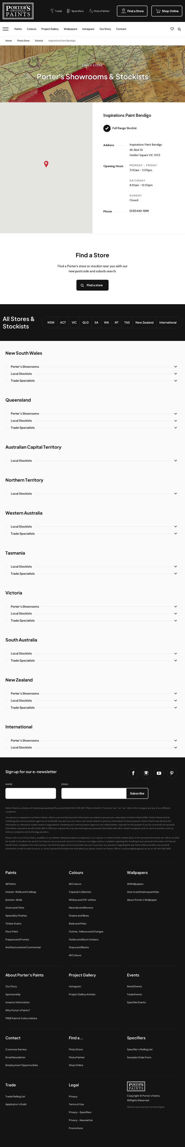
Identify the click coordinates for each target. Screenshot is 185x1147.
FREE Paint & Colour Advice (21, 1018)
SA (96, 322)
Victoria (39, 40)
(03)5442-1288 (139, 211)
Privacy (73, 1096)
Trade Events (134, 994)
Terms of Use (76, 1104)
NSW (51, 322)
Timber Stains (13, 923)
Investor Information (17, 1002)
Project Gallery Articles (82, 994)
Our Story (105, 28)
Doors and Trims (14, 907)
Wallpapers (70, 28)
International (168, 322)
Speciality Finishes (16, 915)
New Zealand (144, 322)
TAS (127, 322)
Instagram (88, 28)
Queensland (18, 399)
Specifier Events (136, 1002)
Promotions (76, 1128)
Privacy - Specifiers (80, 1112)
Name (8, 784)
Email (64, 784)
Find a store (95, 285)
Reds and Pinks (77, 923)
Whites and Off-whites (82, 899)
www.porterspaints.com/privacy (75, 837)
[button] (46, 164)
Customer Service (16, 1049)
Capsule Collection (80, 891)
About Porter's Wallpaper (142, 899)
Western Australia (23, 512)
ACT (63, 322)
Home (8, 40)
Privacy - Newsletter (81, 1120)
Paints (18, 28)
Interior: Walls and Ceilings (20, 891)
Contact (121, 28)
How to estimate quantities (143, 891)
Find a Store (23, 40)
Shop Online (76, 1065)
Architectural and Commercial (23, 947)
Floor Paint (11, 931)
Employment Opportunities (21, 1065)
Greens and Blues (79, 915)
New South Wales (23, 353)
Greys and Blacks (79, 947)
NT (117, 322)
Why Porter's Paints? (17, 1010)
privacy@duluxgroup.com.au (137, 848)
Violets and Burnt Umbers (83, 939)
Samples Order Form (139, 1057)
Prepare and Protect (17, 939)
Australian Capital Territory (33, 447)
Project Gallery (50, 28)
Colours (31, 28)
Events (133, 974)
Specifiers (136, 1037)
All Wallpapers (135, 883)
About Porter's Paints (24, 974)
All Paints (10, 883)
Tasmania (15, 552)
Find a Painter (77, 1057)
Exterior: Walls (13, 899)
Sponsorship (12, 994)
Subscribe (137, 793)
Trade (10, 1084)
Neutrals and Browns (81, 907)
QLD (85, 322)
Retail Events (134, 986)
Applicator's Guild (15, 1104)
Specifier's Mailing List (140, 1049)
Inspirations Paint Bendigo (62, 40)
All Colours (75, 883)
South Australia (21, 639)
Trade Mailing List (15, 1096)
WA (106, 322)
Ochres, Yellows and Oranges (86, 931)
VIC (74, 322)
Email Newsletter (15, 1057)
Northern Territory (24, 480)
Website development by (145, 1107)
